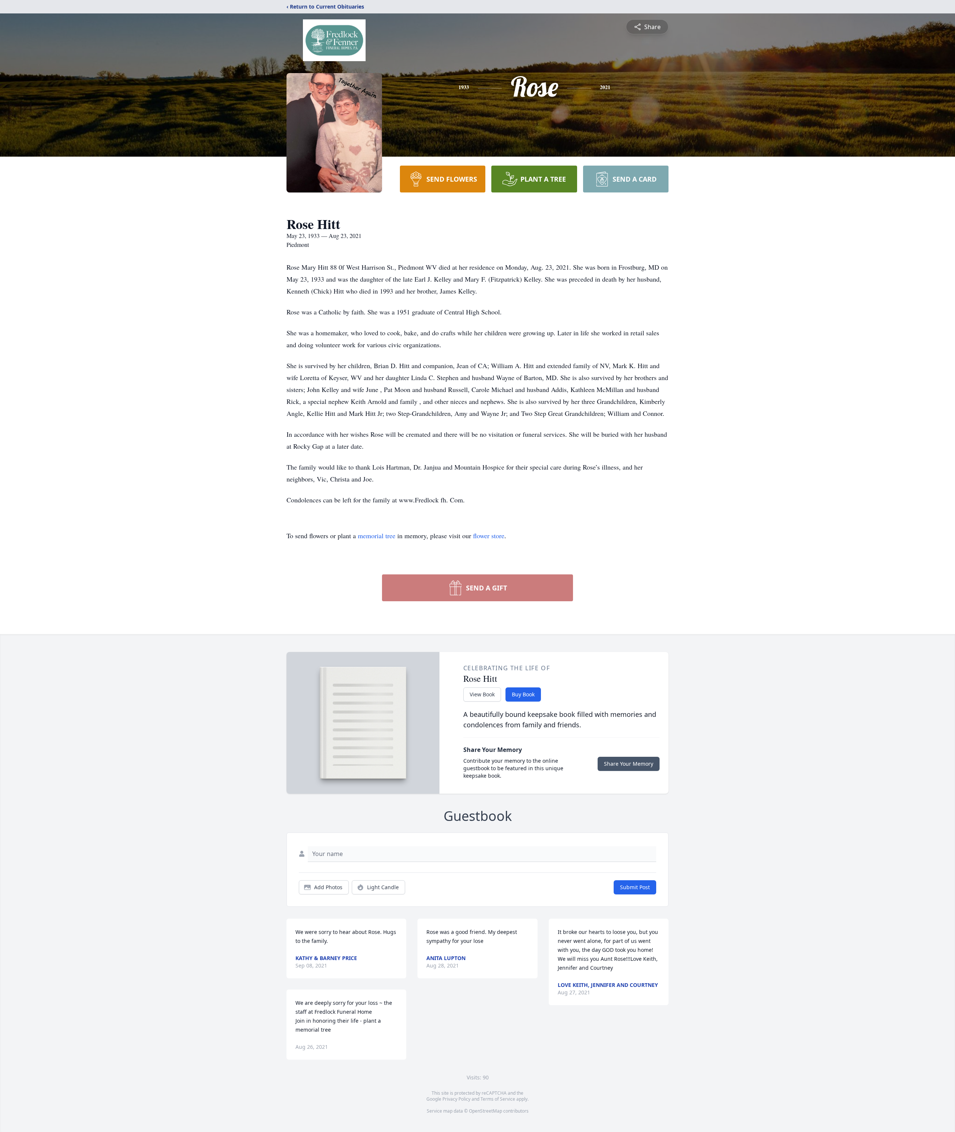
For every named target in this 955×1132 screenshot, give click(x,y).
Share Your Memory (628, 763)
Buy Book (523, 694)
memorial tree (376, 535)
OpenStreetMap (485, 1111)
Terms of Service (497, 1099)
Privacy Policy (456, 1099)
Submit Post (635, 887)
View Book (482, 694)
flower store (488, 535)
